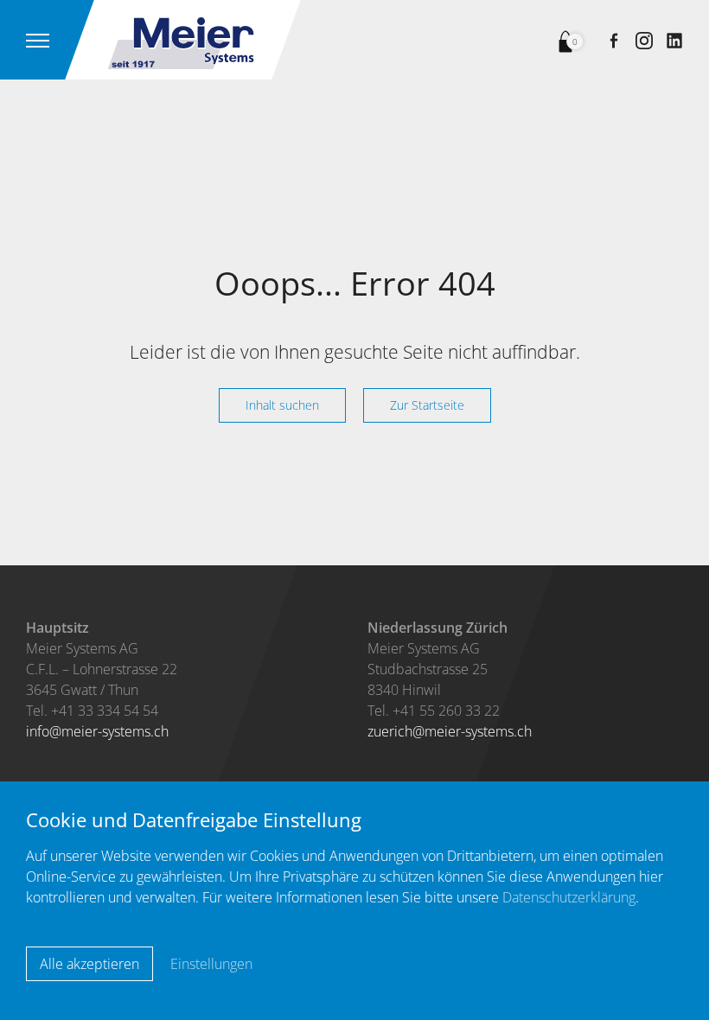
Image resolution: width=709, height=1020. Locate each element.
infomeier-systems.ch (97, 731)
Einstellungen (211, 963)
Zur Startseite (427, 405)
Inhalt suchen (282, 405)
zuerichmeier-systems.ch (449, 731)
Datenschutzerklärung (569, 897)
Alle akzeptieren (89, 963)
